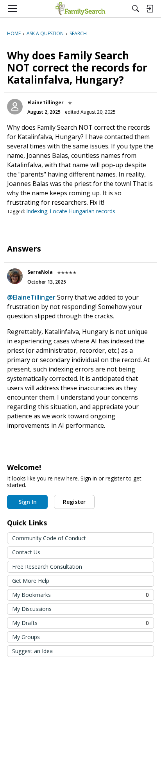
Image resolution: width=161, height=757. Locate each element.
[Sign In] (150, 8)
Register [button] (74, 501)
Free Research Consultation (47, 566)
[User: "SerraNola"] (15, 276)
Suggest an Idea (32, 651)
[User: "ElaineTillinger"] (15, 106)
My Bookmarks (80, 594)
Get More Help (30, 580)
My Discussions (32, 608)
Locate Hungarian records (82, 211)
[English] (80, 8)
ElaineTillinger (45, 102)
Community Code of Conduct (49, 538)
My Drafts (80, 623)
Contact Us (26, 552)
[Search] (136, 8)
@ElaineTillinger (31, 297)
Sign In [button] (27, 501)
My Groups (26, 637)
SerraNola (40, 272)
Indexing (36, 211)
